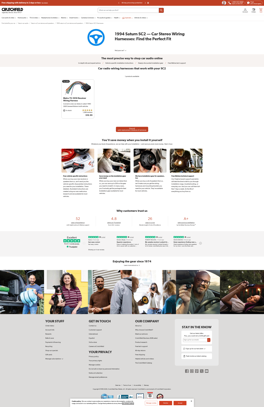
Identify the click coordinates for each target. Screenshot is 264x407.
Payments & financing (53, 342)
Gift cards (48, 355)
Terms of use (127, 385)
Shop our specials (51, 350)
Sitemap (146, 385)
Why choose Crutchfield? (144, 330)
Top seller (66, 81)
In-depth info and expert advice (89, 63)
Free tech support (141, 346)
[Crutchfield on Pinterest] (197, 371)
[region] (132, 292)
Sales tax (118, 385)
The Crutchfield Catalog (143, 363)
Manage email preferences (98, 377)
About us (138, 326)
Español (92, 338)
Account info (49, 330)
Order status (49, 326)
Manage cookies (94, 365)
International (93, 334)
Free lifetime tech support (177, 63)
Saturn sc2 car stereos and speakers (42, 23)
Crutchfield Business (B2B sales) (146, 338)
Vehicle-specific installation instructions (119, 63)
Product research (141, 342)
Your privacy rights (95, 361)
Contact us (92, 326)
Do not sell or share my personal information (104, 369)
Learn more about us (131, 265)
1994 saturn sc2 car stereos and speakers (70, 23)
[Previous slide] (118, 2)
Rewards (48, 334)
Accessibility (137, 385)
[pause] (148, 3)
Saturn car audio (23, 23)
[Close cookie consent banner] (191, 401)
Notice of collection (96, 373)
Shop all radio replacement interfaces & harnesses (132, 129)
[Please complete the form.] (208, 340)
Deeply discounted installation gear (150, 63)
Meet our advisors (141, 334)
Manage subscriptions (53, 359)
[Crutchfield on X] (202, 371)
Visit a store (93, 342)
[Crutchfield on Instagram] (192, 371)
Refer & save (49, 338)
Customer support (95, 330)
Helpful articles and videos (144, 359)
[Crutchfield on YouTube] (207, 371)
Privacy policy (94, 356)
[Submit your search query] (161, 10)
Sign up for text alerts (195, 349)
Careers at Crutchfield (96, 346)
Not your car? (120, 50)
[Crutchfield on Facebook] (187, 371)
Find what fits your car (8, 23)
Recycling (48, 346)
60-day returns (132, 3)
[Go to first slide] (145, 2)
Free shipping (25, 3)
